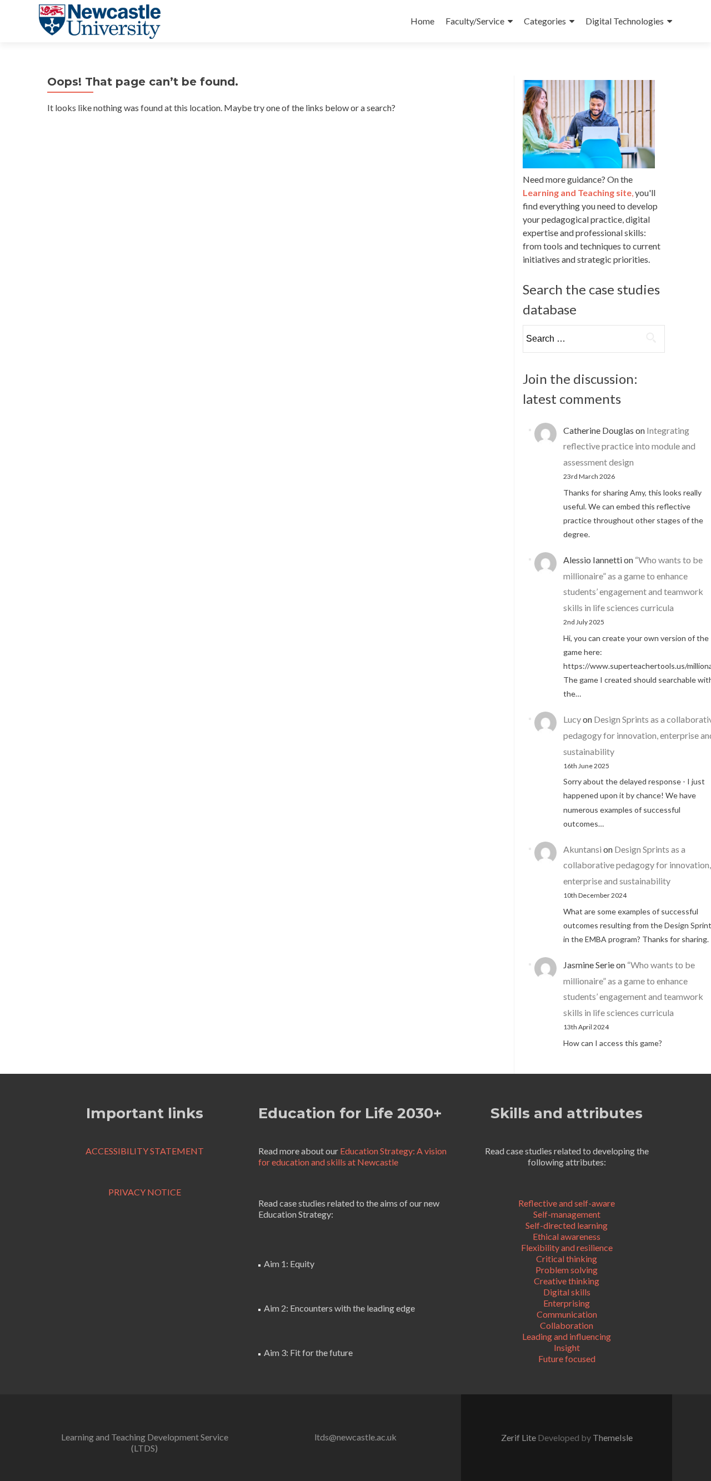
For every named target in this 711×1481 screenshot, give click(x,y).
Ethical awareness (566, 1236)
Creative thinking (566, 1280)
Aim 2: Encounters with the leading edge (339, 1308)
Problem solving (566, 1269)
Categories (545, 21)
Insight (567, 1347)
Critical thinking (566, 1258)
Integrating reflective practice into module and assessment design (629, 446)
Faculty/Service (474, 21)
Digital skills (566, 1292)
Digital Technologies (624, 21)
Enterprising (566, 1303)
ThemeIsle (613, 1437)
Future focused (566, 1358)
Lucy (572, 719)
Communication (567, 1314)
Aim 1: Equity (289, 1263)
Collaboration (566, 1325)
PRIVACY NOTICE (144, 1192)
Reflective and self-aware (566, 1203)
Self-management (566, 1214)
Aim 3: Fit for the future (308, 1352)
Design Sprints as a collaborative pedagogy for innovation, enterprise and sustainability (637, 865)
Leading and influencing (566, 1336)
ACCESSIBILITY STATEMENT (145, 1150)
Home (422, 21)
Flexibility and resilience (567, 1247)
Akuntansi (582, 849)
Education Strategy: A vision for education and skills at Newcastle (352, 1156)
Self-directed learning (566, 1225)
